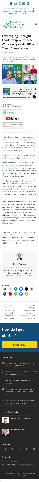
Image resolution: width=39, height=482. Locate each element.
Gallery (11, 13)
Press (24, 11)
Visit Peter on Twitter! (23, 276)
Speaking (6, 11)
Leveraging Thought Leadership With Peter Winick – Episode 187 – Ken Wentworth (27, 311)
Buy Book (25, 13)
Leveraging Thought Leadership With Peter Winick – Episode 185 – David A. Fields (9, 311)
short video (6, 240)
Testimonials (16, 11)
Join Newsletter (13, 9)
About (17, 13)
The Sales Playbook (28, 181)
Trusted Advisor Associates (12, 165)
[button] (36, 24)
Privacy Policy (23, 476)
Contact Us (27, 9)
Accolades (31, 11)
